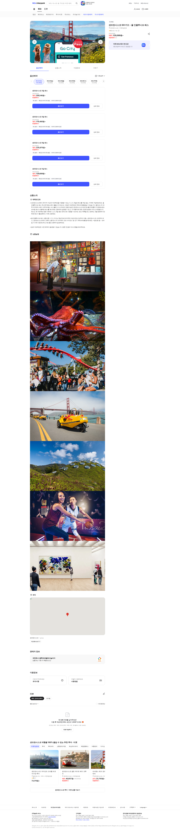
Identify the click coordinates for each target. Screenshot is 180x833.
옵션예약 (39, 68)
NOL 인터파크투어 (37, 698)
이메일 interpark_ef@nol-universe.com (133, 817)
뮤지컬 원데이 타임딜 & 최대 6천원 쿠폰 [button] (61, 3)
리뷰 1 (95, 68)
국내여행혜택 (99, 14)
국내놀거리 (76, 14)
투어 (43, 746)
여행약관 (85, 807)
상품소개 (58, 68)
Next (105, 764)
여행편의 (94, 746)
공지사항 (122, 807)
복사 (42, 638)
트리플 (48, 698)
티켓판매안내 (112, 807)
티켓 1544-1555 (90, 815)
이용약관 (43, 807)
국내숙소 (67, 14)
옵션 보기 (61, 106)
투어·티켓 (59, 14)
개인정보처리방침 (55, 807)
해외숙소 (41, 14)
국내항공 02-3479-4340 (96, 818)
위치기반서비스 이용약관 (72, 807)
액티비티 (51, 746)
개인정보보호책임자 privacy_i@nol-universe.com (135, 818)
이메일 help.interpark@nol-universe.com (97, 817)
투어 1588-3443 (80, 815)
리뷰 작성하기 (67, 729)
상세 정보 (97, 106)
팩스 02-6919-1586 (81, 817)
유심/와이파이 (73, 746)
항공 (34, 14)
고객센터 (131, 807)
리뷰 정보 (118, 30)
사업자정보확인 (52, 817)
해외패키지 (50, 14)
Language (143, 807)
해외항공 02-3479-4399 (82, 818)
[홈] (34, 9)
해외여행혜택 (87, 14)
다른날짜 (100, 76)
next (150, 45)
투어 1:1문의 (79, 819)
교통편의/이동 (61, 746)
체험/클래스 (84, 746)
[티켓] (46, 9)
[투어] (39, 9)
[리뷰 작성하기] (104, 694)
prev (109, 45)
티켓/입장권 (35, 746)
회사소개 (34, 807)
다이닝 (102, 746)
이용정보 (77, 68)
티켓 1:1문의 (86, 819)
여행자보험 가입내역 (98, 807)
